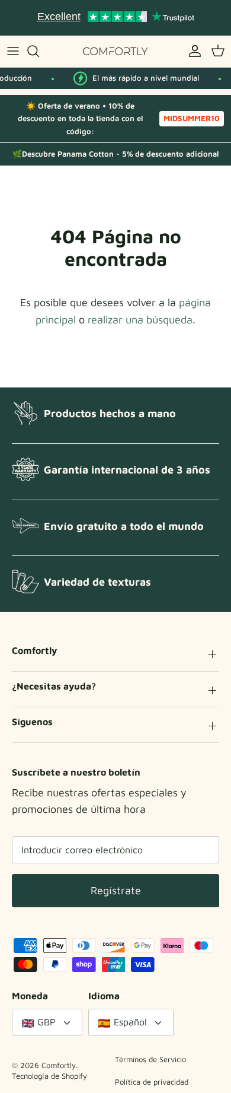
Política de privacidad (151, 1081)
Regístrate (116, 890)
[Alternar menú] (13, 51)
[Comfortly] (115, 51)
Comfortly (58, 1065)
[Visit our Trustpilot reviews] (115, 18)
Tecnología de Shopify (49, 1076)
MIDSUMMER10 (191, 118)
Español (130, 1021)
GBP (46, 1021)
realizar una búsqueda (140, 319)
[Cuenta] (192, 51)
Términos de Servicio (150, 1059)
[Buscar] (39, 51)
